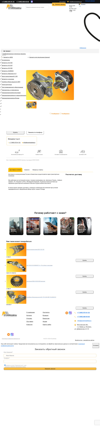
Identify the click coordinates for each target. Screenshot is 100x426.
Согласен (95, 345)
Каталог (8, 51)
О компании (30, 312)
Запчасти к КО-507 (7, 65)
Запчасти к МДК (8, 57)
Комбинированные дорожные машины (14, 54)
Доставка (29, 321)
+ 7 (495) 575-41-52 (8, 1)
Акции (45, 321)
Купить (15, 132)
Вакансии (46, 318)
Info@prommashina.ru (29, 142)
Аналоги (26, 170)
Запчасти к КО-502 (7, 68)
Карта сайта (47, 324)
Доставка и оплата (15, 170)
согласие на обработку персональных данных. (15, 366)
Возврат (45, 315)
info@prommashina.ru (76, 1)
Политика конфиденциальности (11, 338)
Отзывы (29, 318)
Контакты (46, 312)
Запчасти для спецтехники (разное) (39, 57)
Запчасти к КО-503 (7, 63)
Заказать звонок (60, 4)
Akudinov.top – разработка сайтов (84, 340)
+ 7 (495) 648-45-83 (22, 1)
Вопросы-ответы (38, 170)
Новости (29, 324)
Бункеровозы (6, 60)
